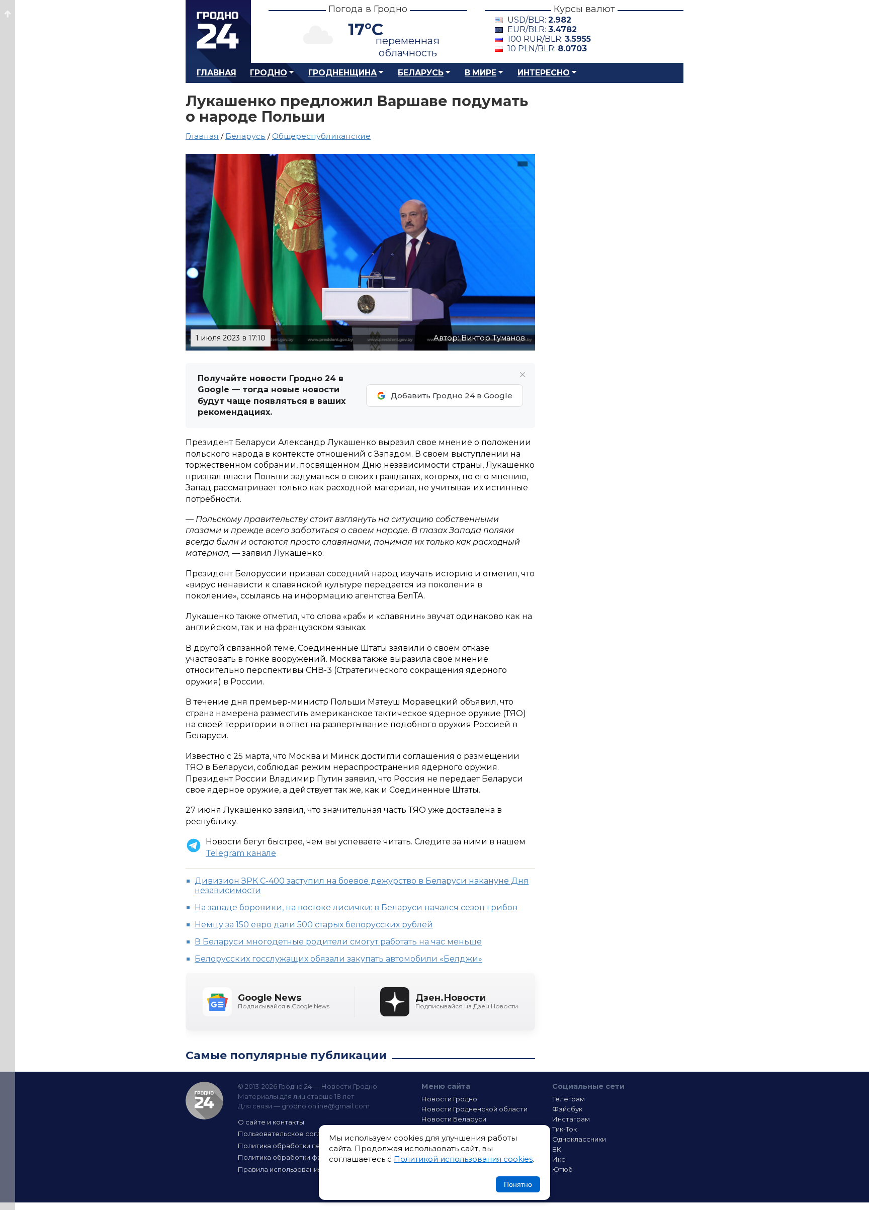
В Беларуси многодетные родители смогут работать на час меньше (338, 941)
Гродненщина (342, 72)
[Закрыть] (522, 374)
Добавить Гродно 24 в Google (451, 395)
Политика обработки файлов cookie (300, 1157)
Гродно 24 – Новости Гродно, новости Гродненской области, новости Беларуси (218, 31)
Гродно (268, 72)
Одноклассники (579, 1139)
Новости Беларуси (453, 1119)
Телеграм (568, 1099)
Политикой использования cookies (463, 1159)
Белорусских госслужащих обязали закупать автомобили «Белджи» (338, 959)
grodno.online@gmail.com (326, 1106)
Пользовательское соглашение (292, 1134)
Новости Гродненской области (474, 1109)
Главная (216, 72)
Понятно (518, 1184)
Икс (558, 1159)
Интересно (543, 72)
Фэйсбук (567, 1109)
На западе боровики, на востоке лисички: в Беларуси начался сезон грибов (356, 907)
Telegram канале (241, 853)
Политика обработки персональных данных (313, 1146)
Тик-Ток (564, 1129)
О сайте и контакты (271, 1122)
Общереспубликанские (321, 136)
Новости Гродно (449, 1099)
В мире (480, 72)
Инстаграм (571, 1119)
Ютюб (562, 1169)
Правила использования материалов (302, 1169)
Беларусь (421, 72)
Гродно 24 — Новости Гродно (204, 1100)
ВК (556, 1149)
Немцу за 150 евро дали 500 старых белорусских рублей (314, 924)
